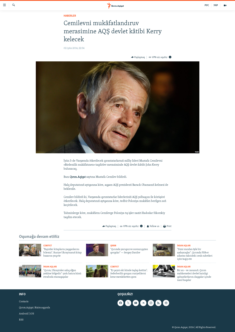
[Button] (138, 57)
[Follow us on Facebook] (121, 303)
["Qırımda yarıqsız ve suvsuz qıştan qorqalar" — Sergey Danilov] (97, 250)
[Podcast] (166, 303)
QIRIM (113, 246)
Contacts (23, 301)
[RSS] (158, 303)
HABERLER (70, 16)
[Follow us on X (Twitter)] (128, 303)
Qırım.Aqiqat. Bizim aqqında (34, 307)
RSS (21, 320)
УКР (216, 5)
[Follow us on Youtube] (136, 303)
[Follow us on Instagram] (151, 303)
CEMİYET (47, 246)
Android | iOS (26, 313)
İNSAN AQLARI (184, 246)
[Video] (225, 5)
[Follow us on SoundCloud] (143, 303)
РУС (207, 5)
